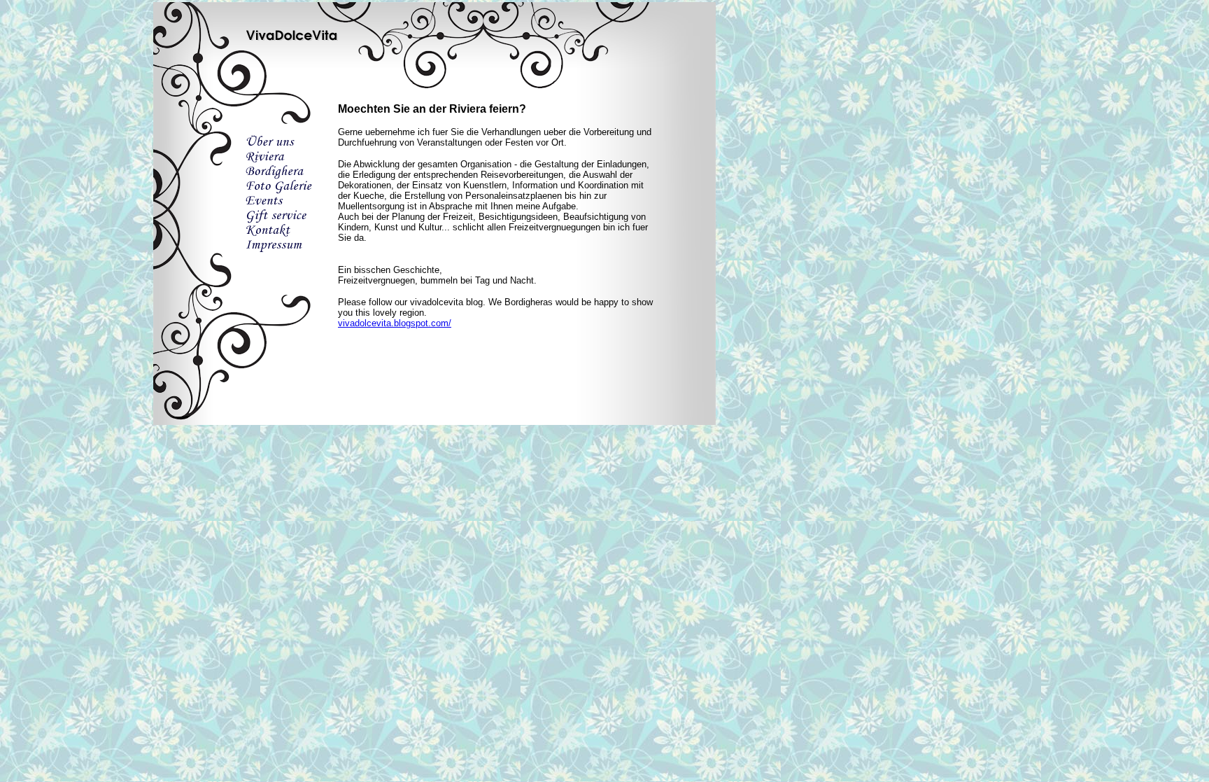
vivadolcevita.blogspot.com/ (394, 323)
